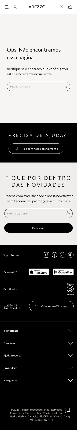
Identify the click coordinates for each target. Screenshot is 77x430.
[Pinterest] (71, 255)
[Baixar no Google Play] (63, 272)
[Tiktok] (62, 255)
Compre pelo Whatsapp (54, 306)
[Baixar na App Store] (39, 272)
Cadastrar (38, 227)
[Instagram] (46, 255)
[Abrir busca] (15, 6)
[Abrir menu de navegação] (8, 6)
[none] (67, 213)
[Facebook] (54, 255)
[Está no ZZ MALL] (12, 306)
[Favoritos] (61, 7)
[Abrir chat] (68, 410)
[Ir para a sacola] (70, 7)
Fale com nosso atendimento (40, 148)
